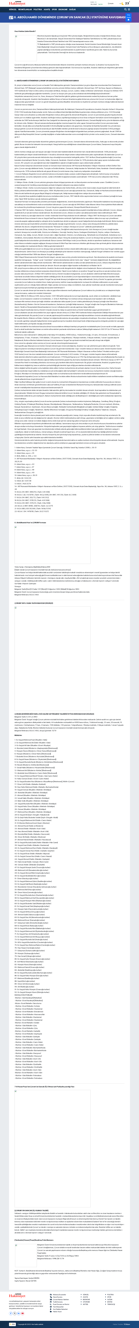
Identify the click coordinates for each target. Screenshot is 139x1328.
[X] (15, 1313)
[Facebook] (11, 1313)
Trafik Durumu (58, 1302)
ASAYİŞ (47, 9)
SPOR (54, 9)
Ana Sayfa (129, 16)
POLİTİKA (38, 9)
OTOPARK (86, 1302)
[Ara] (125, 9)
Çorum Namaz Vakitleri (61, 1299)
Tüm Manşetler (58, 1307)
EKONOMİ (63, 9)
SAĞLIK (72, 9)
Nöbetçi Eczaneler (59, 1294)
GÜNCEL (13, 9)
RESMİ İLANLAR (25, 9)
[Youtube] (22, 1313)
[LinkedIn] (18, 1313)
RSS (13, 1324)
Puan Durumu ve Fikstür (61, 1304)
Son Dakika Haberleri (60, 1309)
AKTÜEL (85, 1304)
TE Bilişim (127, 1324)
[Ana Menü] (128, 9)
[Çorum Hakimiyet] (17, 3)
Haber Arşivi (57, 1311)
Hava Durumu (57, 1297)
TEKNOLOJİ (111, 1304)
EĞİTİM (109, 1302)
